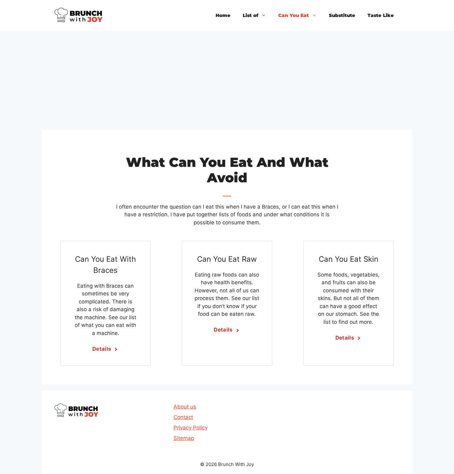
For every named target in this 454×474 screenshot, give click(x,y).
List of (250, 15)
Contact (183, 417)
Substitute (342, 15)
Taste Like (381, 15)
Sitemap (184, 438)
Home (223, 15)
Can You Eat (293, 15)
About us (185, 407)
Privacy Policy (191, 428)
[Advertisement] (227, 77)
